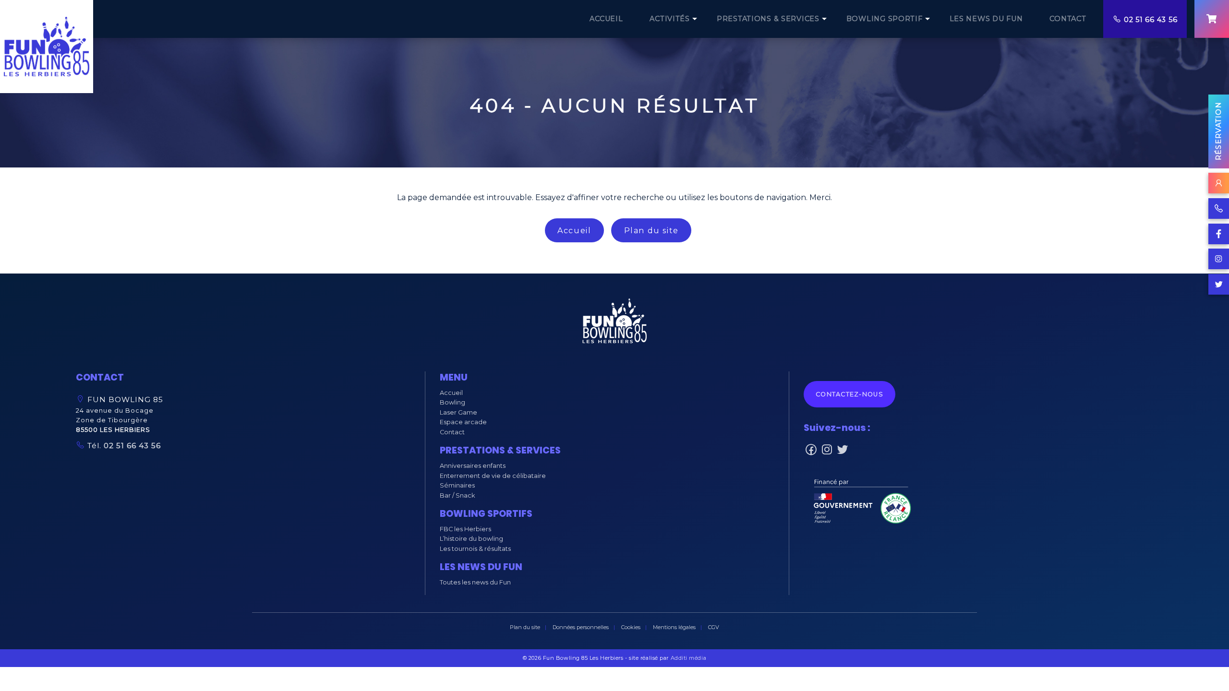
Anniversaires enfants (473, 465)
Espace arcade (463, 422)
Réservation (1218, 131)
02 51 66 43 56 (1150, 19)
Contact (452, 432)
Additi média (689, 658)
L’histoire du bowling (471, 538)
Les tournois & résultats (475, 548)
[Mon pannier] (1211, 19)
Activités (669, 18)
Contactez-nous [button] (849, 394)
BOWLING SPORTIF (884, 18)
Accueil (574, 230)
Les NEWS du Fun (986, 18)
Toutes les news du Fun (475, 582)
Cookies (630, 627)
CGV (713, 627)
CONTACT (1067, 18)
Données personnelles (581, 627)
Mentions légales (674, 627)
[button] (614, 323)
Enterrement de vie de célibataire (493, 475)
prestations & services (768, 18)
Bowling (452, 402)
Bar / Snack (457, 495)
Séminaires (457, 485)
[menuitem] (606, 19)
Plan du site (651, 230)
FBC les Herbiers (465, 529)
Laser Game (458, 412)
